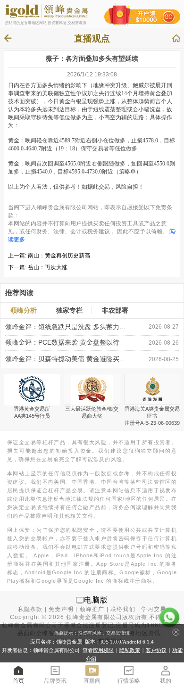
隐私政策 (129, 650)
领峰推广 (92, 609)
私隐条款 (30, 609)
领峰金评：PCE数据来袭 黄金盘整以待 (62, 342)
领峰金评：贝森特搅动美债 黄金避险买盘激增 (65, 359)
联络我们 (122, 609)
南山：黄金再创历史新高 (59, 255)
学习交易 (153, 609)
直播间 (92, 681)
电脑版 (96, 600)
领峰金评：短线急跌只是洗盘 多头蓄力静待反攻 (65, 327)
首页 (18, 681)
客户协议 (156, 650)
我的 (165, 681)
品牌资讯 (55, 681)
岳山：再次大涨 (47, 267)
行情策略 (128, 681)
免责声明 (61, 609)
